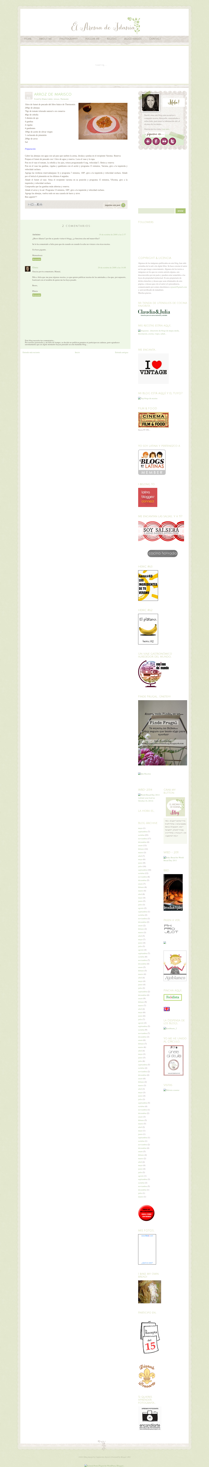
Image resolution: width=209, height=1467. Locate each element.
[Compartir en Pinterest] (41, 204)
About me (45, 38)
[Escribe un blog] (32, 204)
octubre (141, 835)
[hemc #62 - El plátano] (148, 643)
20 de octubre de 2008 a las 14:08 (112, 267)
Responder (37, 259)
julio (140, 866)
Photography (68, 38)
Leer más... (166, 129)
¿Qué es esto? (147, 1263)
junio (140, 862)
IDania (35, 267)
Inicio (77, 352)
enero (140, 845)
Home (28, 38)
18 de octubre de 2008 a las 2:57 (112, 234)
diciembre (142, 842)
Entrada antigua (121, 352)
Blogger (123, 1457)
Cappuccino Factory (103, 1457)
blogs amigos (133, 38)
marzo (140, 852)
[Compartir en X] (35, 204)
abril (140, 856)
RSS (129, 1457)
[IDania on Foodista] (173, 997)
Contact (155, 38)
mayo (140, 828)
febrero (141, 849)
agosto (141, 908)
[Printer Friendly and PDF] (115, 209)
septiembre (142, 831)
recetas (112, 38)
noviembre (142, 838)
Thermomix (64, 99)
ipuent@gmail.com (179, 287)
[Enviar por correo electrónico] (29, 204)
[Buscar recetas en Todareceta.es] (147, 398)
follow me (92, 38)
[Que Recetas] (144, 773)
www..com (147, 1236)
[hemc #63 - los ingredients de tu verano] (148, 600)
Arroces (56, 99)
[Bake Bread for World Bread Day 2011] (175, 860)
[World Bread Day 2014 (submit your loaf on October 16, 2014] (150, 800)
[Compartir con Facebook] (38, 204)
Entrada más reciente (31, 352)
